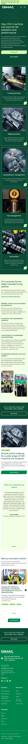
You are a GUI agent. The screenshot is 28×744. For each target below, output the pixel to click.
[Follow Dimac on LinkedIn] (7, 681)
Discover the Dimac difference (10, 296)
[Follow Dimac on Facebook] (2, 681)
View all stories (14, 620)
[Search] (21, 7)
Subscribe (12, 660)
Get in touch (14, 52)
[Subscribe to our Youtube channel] (10, 681)
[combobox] (21, 7)
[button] (24, 7)
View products (14, 472)
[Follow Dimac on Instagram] (5, 681)
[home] (8, 7)
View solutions (14, 56)
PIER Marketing (9, 738)
